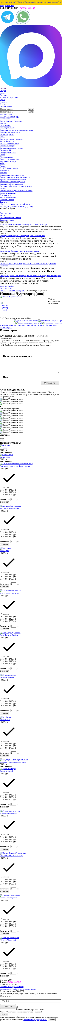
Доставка (3, 95)
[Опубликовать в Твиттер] (51, 323)
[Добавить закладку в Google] (50, 320)
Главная (3, 290)
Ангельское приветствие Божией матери (15, 466)
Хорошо (51, 1019)
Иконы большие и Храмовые (11, 121)
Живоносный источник (8, 813)
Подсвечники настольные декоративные (15, 177)
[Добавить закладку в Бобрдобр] (28, 323)
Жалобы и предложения (9, 97)
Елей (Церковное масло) (9, 168)
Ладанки (3, 188)
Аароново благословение (9, 508)
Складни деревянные (8, 152)
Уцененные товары (7, 220)
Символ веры (5, 457)
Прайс (2, 100)
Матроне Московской (8, 940)
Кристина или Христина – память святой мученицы (19, 251)
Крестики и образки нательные (11, 184)
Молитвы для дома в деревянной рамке (15, 204)
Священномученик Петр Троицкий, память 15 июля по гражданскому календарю (30, 276)
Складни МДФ (5, 150)
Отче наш (3, 448)
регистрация (9, 6)
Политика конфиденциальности (11, 987)
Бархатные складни (7, 146)
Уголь (2, 164)
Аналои (3, 123)
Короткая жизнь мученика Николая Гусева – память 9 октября (23, 224)
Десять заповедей (6, 771)
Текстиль (3, 202)
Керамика (3, 173)
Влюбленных (5, 720)
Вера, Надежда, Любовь (9, 635)
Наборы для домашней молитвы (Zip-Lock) (16, 206)
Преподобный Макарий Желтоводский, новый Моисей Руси (22, 236)
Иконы (2, 137)
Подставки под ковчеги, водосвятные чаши (16, 130)
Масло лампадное (6, 157)
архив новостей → (7, 286)
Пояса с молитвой (7, 200)
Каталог (3, 88)
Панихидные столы (7, 128)
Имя (5, 377)
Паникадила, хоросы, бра (9, 117)
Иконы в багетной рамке (9, 143)
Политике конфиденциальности (35, 1020)
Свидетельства (5, 213)
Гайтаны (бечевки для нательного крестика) (16, 191)
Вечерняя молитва (7, 677)
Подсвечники (5, 119)
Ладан (2, 166)
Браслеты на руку (6, 195)
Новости (3, 102)
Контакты (3, 104)
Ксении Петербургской (8, 898)
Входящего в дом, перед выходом (13, 762)
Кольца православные (8, 193)
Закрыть (4, 1014)
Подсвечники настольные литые (12, 175)
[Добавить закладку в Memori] (26, 320)
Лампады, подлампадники (10, 132)
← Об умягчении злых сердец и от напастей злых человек (22, 325)
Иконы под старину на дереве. (11, 139)
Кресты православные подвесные (12, 182)
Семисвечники (5, 126)
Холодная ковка (6, 114)
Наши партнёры (6, 288)
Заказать (8, 1006)
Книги (2, 215)
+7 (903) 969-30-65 (26, 8)
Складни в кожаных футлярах (11, 148)
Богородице (4, 551)
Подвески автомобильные (10, 159)
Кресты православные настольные (13, 179)
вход (2, 6)
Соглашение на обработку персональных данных (18, 989)
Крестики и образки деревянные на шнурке (16, 186)
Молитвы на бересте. (17, 290)
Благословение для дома (9, 593)
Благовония (4, 170)
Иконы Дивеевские (7, 141)
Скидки (3, 91)
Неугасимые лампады (8, 161)
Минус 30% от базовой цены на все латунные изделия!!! (35, 2)
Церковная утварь (7, 135)
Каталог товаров (6, 106)
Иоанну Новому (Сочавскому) (11, 856)
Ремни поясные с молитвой (10, 218)
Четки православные (7, 197)
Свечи (2, 155)
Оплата (2, 93)
